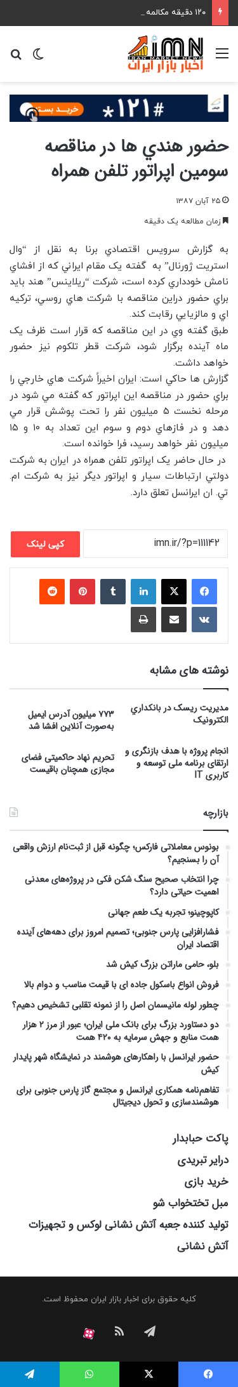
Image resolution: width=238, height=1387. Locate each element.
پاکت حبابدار (200, 1138)
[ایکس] (174, 591)
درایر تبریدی (203, 1160)
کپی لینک (45, 544)
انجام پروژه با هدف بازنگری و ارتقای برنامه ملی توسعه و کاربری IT (176, 763)
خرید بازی (206, 1181)
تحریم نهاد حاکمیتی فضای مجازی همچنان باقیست (68, 763)
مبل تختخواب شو (190, 1203)
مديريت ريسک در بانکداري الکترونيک (179, 714)
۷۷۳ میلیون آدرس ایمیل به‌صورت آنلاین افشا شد (71, 720)
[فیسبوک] (204, 591)
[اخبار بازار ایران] (166, 54)
